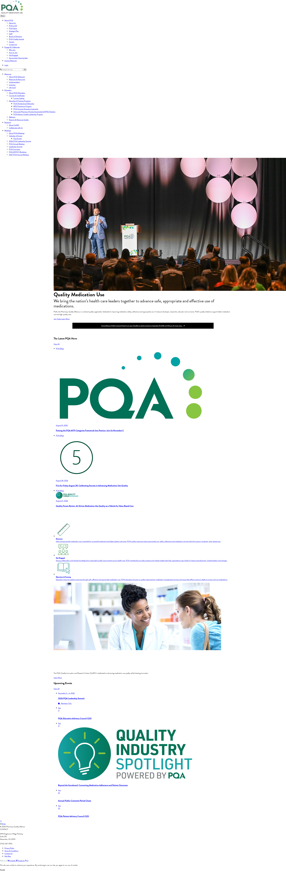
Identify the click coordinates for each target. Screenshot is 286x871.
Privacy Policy (9, 848)
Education (8, 90)
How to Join (13, 52)
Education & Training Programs (20, 101)
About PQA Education (17, 93)
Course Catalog (18, 98)
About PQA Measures (17, 76)
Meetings (7, 130)
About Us (12, 23)
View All (56, 344)
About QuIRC (14, 125)
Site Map (7, 856)
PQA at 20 (13, 25)
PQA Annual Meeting (16, 144)
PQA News (13, 28)
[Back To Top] (1, 821)
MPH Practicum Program (22, 106)
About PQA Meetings (16, 133)
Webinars (12, 117)
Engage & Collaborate (12, 47)
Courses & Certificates (17, 95)
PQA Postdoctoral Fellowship (23, 103)
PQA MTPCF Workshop (17, 152)
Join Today (57, 319)
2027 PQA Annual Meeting (19, 154)
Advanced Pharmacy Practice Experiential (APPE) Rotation (34, 111)
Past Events (17, 138)
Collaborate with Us (16, 127)
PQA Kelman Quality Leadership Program (28, 114)
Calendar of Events (15, 136)
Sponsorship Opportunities (18, 58)
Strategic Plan (14, 31)
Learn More (65, 319)
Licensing (12, 85)
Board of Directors (15, 36)
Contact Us (13, 44)
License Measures (10, 60)
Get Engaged (13, 55)
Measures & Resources (17, 79)
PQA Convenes (14, 149)
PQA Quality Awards (16, 39)
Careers (11, 42)
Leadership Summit (15, 146)
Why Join (12, 50)
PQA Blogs (60, 348)
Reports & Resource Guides (19, 119)
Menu (2, 16)
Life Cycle (12, 87)
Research (7, 122)
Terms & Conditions (11, 851)
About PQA (8, 20)
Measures (7, 74)
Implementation (14, 82)
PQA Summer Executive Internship (25, 109)
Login (6, 65)
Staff (10, 33)
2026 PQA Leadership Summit (20, 141)
